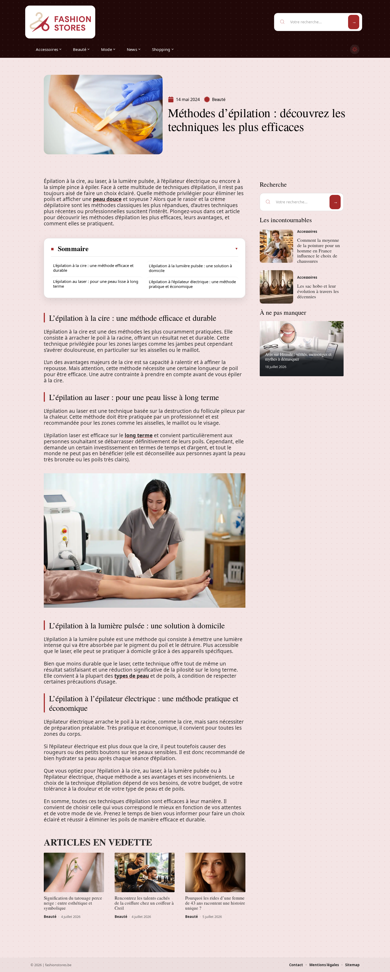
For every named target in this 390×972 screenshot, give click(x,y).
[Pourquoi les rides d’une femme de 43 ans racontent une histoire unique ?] (215, 872)
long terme (139, 435)
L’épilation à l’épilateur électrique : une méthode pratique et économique (192, 284)
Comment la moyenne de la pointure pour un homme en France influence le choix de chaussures (318, 250)
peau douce (107, 199)
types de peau (131, 675)
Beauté (219, 99)
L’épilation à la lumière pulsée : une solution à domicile (190, 268)
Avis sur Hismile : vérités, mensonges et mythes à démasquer (298, 356)
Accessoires (307, 231)
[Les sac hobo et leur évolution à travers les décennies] (276, 287)
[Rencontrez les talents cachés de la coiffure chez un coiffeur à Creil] (145, 872)
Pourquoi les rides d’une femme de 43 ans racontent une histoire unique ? (215, 903)
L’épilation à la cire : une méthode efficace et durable (93, 268)
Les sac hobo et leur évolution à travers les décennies (318, 291)
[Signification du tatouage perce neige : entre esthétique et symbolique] (74, 872)
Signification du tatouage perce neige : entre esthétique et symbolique (73, 903)
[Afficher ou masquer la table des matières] (164, 249)
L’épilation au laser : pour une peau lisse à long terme (95, 284)
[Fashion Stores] (60, 22)
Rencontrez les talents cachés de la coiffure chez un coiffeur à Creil (144, 903)
